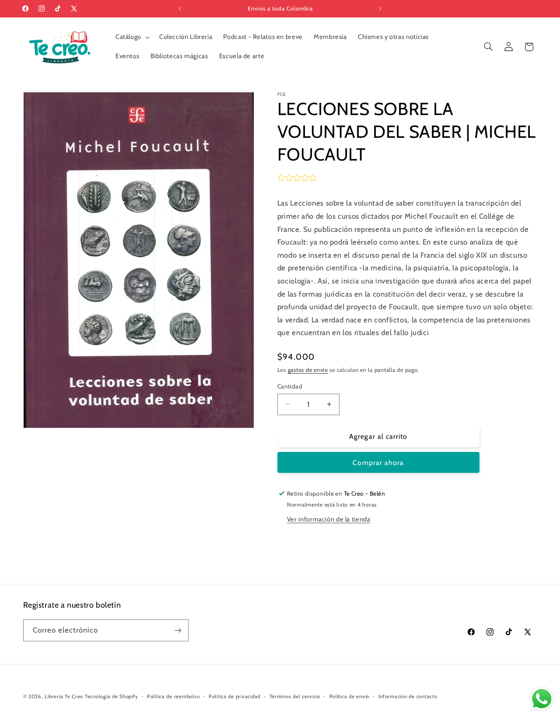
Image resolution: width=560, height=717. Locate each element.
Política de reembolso (173, 696)
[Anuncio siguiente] (380, 8)
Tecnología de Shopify (111, 696)
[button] (132, 37)
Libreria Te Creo (64, 696)
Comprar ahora (378, 462)
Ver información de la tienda (329, 519)
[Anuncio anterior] (179, 8)
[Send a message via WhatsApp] (542, 699)
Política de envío (349, 696)
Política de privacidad (234, 696)
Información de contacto (408, 696)
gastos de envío (308, 370)
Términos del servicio (295, 696)
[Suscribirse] (178, 630)
